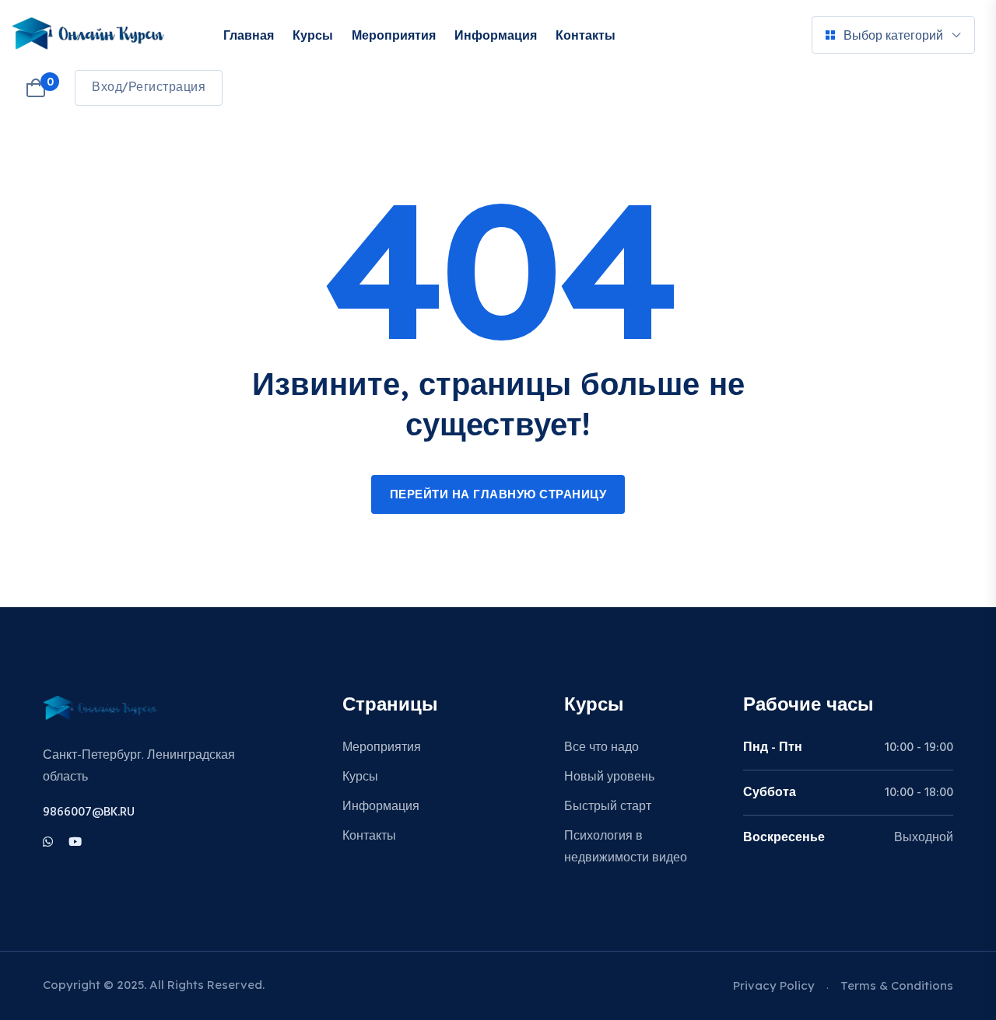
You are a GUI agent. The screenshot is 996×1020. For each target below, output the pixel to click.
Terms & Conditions (896, 985)
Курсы (313, 35)
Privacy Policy (774, 985)
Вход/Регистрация (148, 88)
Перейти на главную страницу (498, 495)
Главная (248, 35)
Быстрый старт (607, 807)
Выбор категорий (893, 35)
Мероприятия (394, 35)
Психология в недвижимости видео (625, 847)
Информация (495, 35)
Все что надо (601, 748)
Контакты (585, 35)
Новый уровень (609, 777)
